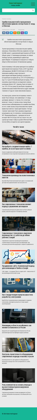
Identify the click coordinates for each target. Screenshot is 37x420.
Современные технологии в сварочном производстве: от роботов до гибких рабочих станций (17, 235)
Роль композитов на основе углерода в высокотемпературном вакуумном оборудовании (17, 387)
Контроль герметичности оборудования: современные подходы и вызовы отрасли (18, 355)
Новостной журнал (15, 3)
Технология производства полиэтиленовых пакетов (18, 176)
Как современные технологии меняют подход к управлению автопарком (16, 205)
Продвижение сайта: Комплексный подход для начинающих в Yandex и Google (18, 267)
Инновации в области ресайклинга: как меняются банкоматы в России (16, 326)
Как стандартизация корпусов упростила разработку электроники (17, 295)
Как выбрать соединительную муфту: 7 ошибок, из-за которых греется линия (17, 147)
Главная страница (6, 19)
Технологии (21, 29)
